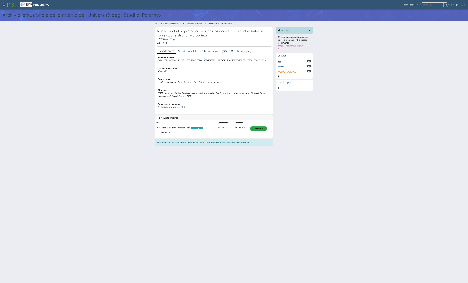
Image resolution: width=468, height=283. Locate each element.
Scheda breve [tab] (166, 50)
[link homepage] (8, 5)
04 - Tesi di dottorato (192, 23)
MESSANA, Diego (166, 39)
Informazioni (286, 30)
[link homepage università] (34, 5)
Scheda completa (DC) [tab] (214, 51)
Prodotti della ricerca (171, 23)
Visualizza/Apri (258, 128)
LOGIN (462, 4)
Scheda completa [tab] (188, 51)
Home (405, 4)
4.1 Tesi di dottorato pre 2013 (218, 23)
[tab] (232, 51)
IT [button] (451, 4)
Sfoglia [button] (413, 4)
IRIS (157, 23)
